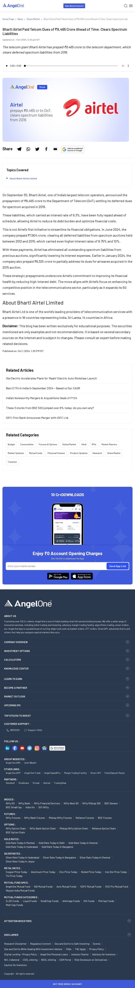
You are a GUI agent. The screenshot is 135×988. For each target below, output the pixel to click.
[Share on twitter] (37, 149)
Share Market (114, 453)
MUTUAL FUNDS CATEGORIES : (21, 897)
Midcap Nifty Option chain (74, 828)
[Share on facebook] (46, 149)
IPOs (94, 444)
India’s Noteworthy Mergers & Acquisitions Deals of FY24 (41, 398)
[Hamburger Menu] (131, 6)
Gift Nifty (44, 807)
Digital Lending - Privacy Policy (20, 954)
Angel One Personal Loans (54, 954)
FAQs (68, 949)
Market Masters (109, 444)
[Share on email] (55, 149)
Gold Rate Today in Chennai (83, 842)
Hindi (83, 444)
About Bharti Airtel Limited (23, 178)
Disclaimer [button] (11, 934)
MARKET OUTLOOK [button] (14, 696)
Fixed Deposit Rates (115, 772)
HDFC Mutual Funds (90, 886)
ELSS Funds (12, 900)
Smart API (95, 772)
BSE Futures (105, 817)
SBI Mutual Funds (43, 886)
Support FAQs (35, 730)
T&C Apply (80, 949)
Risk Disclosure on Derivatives (90, 959)
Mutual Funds (35, 453)
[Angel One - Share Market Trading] (13, 5)
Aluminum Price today (43, 871)
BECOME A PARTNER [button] (15, 687)
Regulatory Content (40, 943)
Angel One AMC (13, 762)
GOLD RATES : (12, 839)
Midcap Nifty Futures (60, 817)
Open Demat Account (74, 6)
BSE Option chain (15, 832)
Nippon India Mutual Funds (20, 890)
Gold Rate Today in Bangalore (57, 846)
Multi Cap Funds (14, 904)
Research (97, 453)
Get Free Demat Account (67, 984)
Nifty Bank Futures (34, 817)
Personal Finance (56, 453)
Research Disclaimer (15, 943)
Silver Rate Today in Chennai (95, 857)
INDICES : (9, 799)
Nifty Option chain (16, 828)
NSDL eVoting (48, 959)
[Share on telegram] (19, 149)
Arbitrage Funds (71, 900)
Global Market (69, 444)
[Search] (125, 6)
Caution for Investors (15, 965)
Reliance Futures (85, 817)
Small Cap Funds (50, 900)
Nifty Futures (13, 817)
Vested (46, 782)
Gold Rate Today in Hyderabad (22, 846)
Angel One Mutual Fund (18, 886)
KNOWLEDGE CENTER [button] (16, 668)
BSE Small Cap (14, 807)
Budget (11, 444)
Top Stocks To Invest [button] (17, 715)
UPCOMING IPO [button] (12, 705)
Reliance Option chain (104, 828)
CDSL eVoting (30, 959)
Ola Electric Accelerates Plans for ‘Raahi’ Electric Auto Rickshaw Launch (51, 378)
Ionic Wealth (30, 762)
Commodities (27, 444)
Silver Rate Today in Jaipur (20, 861)
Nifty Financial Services (47, 803)
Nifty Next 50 (71, 803)
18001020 (15, 730)
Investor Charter (80, 954)
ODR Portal (65, 959)
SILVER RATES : (12, 853)
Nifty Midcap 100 (91, 803)
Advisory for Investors (104, 954)
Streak (36, 782)
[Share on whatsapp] (28, 149)
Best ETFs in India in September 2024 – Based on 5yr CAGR (43, 388)
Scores (96, 943)
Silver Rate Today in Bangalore (59, 857)
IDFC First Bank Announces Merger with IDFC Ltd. (37, 417)
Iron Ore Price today (116, 871)
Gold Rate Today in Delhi (52, 842)
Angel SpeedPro (52, 772)
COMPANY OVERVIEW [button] (16, 642)
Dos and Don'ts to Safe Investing (71, 943)
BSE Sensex (111, 803)
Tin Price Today (14, 875)
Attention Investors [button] (18, 920)
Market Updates (16, 453)
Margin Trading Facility (75, 772)
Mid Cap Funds (106, 900)
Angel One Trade (32, 772)
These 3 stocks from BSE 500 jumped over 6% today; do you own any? (50, 408)
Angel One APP (13, 772)
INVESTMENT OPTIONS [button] (17, 650)
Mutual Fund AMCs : (16, 882)
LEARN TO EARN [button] (13, 678)
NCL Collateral (11, 959)
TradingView (60, 782)
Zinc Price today (68, 871)
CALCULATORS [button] (12, 659)
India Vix (30, 807)
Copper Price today (16, 871)
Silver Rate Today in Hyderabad (22, 857)
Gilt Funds (89, 900)
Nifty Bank (24, 803)
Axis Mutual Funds (66, 886)
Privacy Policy (96, 949)
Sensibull (10, 782)
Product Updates (78, 453)
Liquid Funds (30, 900)
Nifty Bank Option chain (43, 828)
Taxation (12, 461)
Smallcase (23, 782)
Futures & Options (48, 444)
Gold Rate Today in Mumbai (20, 842)
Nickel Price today (91, 871)
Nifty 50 (10, 803)
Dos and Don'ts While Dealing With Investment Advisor (33, 949)
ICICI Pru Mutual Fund (116, 886)
